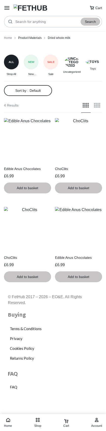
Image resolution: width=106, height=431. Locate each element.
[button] (27, 188)
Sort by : (28, 90)
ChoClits (61, 169)
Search (90, 22)
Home (8, 38)
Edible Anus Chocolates (22, 169)
